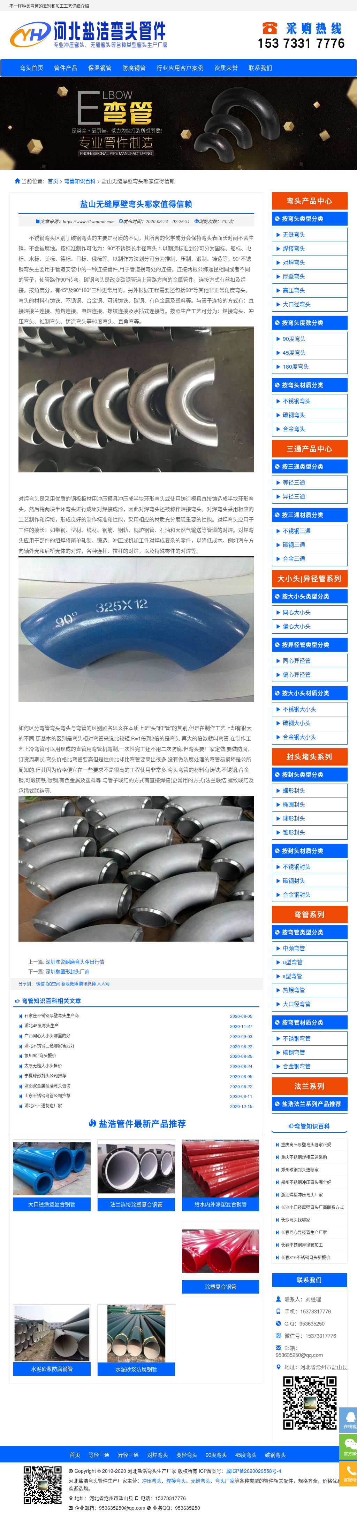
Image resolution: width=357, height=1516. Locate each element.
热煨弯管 (294, 990)
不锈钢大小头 (299, 709)
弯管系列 (309, 914)
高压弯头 (294, 290)
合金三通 (294, 559)
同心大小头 (297, 612)
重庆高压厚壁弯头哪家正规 (306, 1144)
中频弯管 (294, 948)
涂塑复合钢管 (220, 1286)
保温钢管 (100, 68)
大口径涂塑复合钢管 (51, 1204)
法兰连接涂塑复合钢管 (136, 1204)
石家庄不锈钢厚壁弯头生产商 (51, 1015)
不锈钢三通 (297, 531)
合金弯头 (294, 429)
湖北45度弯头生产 (41, 1025)
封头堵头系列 (310, 757)
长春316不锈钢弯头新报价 (305, 1257)
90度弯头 (294, 339)
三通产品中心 (310, 448)
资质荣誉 (226, 68)
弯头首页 (32, 68)
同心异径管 (297, 661)
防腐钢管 (134, 68)
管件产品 (66, 68)
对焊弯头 (294, 262)
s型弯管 (292, 976)
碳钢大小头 (297, 723)
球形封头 (294, 818)
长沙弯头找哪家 (295, 1220)
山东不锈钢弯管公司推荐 (47, 1095)
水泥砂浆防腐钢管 (52, 1368)
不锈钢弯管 (297, 1038)
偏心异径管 (297, 674)
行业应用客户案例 (180, 68)
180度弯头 (296, 366)
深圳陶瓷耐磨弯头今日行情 (75, 961)
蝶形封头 (294, 790)
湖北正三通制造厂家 (43, 1105)
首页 (53, 180)
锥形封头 (294, 832)
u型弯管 (293, 962)
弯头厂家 (225, 1480)
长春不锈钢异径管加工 (302, 1245)
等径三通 (294, 482)
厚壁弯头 (294, 276)
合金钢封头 (297, 894)
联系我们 (260, 68)
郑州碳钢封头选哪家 (300, 1169)
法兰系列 (309, 1086)
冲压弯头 (151, 1480)
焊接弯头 (294, 248)
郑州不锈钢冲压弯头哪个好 (306, 1182)
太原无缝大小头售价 (43, 1065)
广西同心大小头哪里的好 (47, 1035)
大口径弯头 (297, 304)
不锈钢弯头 (297, 401)
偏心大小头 (297, 626)
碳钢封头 (294, 881)
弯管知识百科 (80, 180)
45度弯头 (294, 352)
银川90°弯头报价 (40, 1055)
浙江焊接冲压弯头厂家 (302, 1194)
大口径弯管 (297, 1004)
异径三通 (294, 496)
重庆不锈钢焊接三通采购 (304, 1157)
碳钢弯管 (294, 1052)
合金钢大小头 (299, 737)
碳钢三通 (294, 545)
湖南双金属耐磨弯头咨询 (47, 1086)
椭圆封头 (294, 804)
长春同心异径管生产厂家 (304, 1232)
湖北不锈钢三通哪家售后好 (49, 1045)
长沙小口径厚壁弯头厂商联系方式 (312, 1207)
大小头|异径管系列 (310, 578)
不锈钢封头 (297, 867)
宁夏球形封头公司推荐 (45, 1075)
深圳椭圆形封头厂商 (68, 971)
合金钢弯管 (297, 1066)
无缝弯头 (294, 234)
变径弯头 (186, 1454)
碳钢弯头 (294, 415)
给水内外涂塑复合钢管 (221, 1204)
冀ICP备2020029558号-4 (253, 1470)
